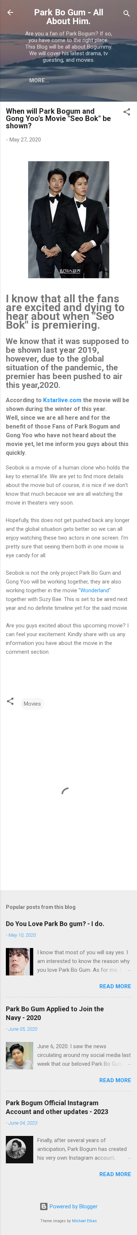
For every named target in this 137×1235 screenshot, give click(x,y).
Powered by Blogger (73, 1206)
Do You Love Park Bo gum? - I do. (55, 924)
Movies (32, 703)
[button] (126, 113)
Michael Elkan (84, 1221)
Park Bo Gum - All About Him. (68, 16)
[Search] (126, 15)
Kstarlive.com (62, 400)
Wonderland (94, 590)
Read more (115, 986)
